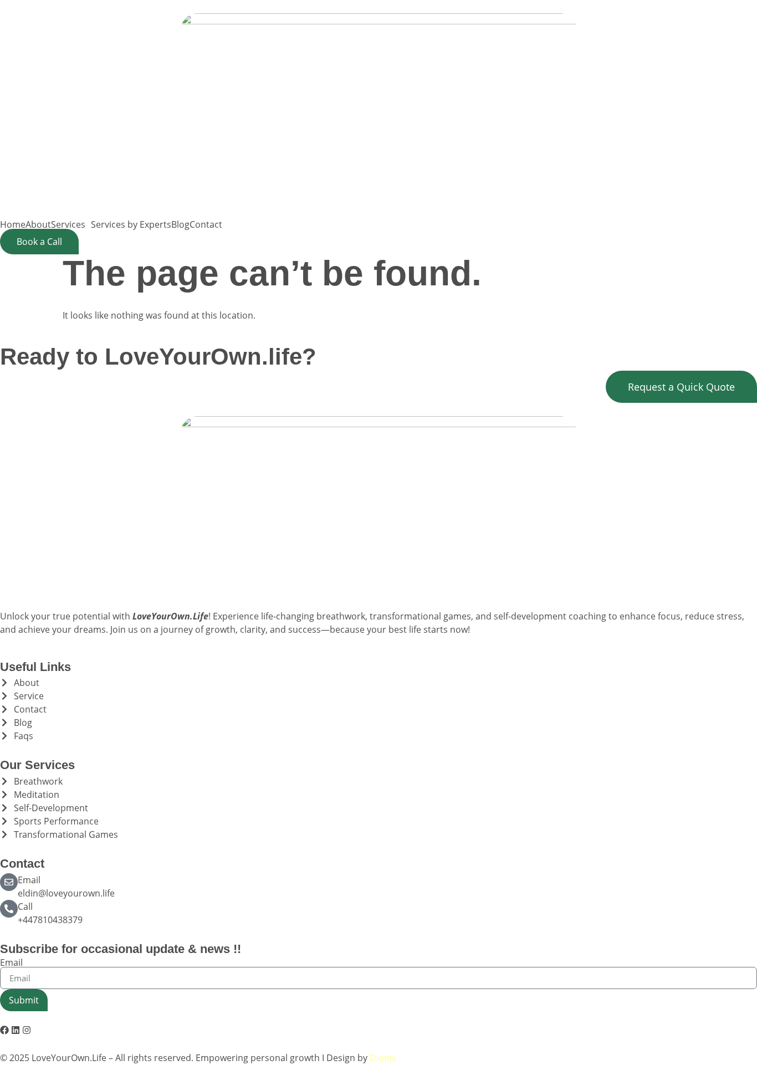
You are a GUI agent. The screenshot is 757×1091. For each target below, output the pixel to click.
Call (25, 906)
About (38, 224)
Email (29, 880)
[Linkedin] (15, 1030)
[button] (71, 224)
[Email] (9, 882)
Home (12, 224)
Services (68, 224)
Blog (180, 224)
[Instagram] (26, 1030)
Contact (206, 224)
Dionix (383, 1058)
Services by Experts (131, 224)
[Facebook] (4, 1030)
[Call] (9, 909)
